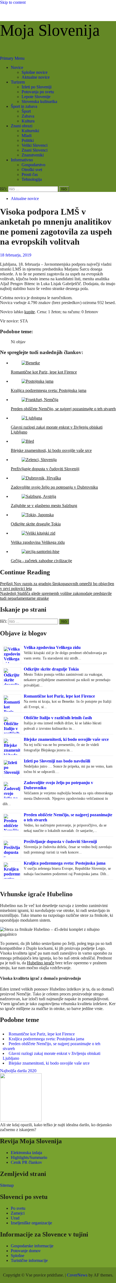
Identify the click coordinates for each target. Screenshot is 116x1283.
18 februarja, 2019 (15, 255)
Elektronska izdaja (26, 1152)
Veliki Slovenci (34, 145)
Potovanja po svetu (38, 91)
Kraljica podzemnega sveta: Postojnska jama (64, 863)
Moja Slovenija (50, 30)
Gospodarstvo (33, 164)
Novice (17, 67)
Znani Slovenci (34, 150)
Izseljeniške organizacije (31, 1223)
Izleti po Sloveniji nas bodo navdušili (57, 761)
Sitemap (7, 1185)
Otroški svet (32, 169)
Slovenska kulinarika (39, 101)
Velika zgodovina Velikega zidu (52, 647)
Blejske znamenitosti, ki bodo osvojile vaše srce (66, 739)
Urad (15, 1218)
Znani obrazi (21, 126)
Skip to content (13, 2)
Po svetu (18, 1208)
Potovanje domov (26, 1250)
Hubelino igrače (40, 963)
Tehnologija (32, 179)
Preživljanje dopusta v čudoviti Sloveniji (60, 841)
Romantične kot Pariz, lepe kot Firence (59, 696)
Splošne (17, 1255)
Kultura (28, 121)
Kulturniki (30, 130)
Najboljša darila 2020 (18, 1070)
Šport (26, 111)
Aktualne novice (36, 77)
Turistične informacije (29, 1260)
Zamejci (18, 1213)
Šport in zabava (24, 106)
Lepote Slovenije (36, 96)
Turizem (18, 82)
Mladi (27, 135)
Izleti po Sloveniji (37, 87)
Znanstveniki (33, 155)
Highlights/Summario (29, 1157)
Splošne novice (34, 72)
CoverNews (77, 1275)
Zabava (28, 116)
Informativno (22, 160)
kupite (29, 311)
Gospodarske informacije (32, 1246)
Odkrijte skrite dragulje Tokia (51, 669)
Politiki (28, 140)
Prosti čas (30, 174)
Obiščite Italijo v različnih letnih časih (58, 717)
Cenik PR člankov (26, 1162)
